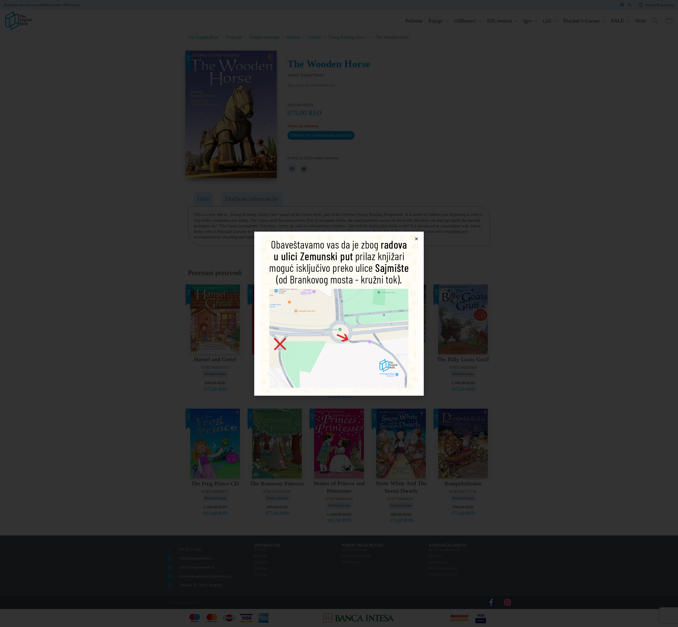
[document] (339, 313)
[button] (416, 239)
